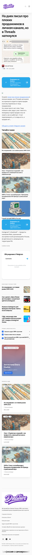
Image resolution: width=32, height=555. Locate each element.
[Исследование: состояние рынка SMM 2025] (27, 289)
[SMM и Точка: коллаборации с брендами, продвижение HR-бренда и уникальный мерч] (16, 455)
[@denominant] (3, 539)
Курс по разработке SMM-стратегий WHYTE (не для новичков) (16, 338)
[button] (25, 6)
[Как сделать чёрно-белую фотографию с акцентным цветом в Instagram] (27, 299)
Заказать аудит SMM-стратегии (13, 331)
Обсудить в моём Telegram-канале (13, 126)
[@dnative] (6, 539)
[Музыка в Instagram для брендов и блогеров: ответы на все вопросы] (27, 309)
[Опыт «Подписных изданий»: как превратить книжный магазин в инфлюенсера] (16, 422)
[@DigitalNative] (10, 539)
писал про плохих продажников (18, 97)
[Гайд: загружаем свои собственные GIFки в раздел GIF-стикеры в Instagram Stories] (27, 319)
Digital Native (8, 372)
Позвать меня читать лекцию (12, 334)
